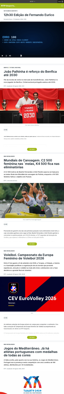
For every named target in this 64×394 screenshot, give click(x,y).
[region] (32, 40)
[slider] (38, 56)
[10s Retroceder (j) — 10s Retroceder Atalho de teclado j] (6, 56)
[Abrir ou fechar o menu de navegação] (61, 6)
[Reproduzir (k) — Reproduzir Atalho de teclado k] (2, 56)
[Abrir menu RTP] (32, 1)
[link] (8, 5)
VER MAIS (32, 149)
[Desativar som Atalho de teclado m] (10, 56)
